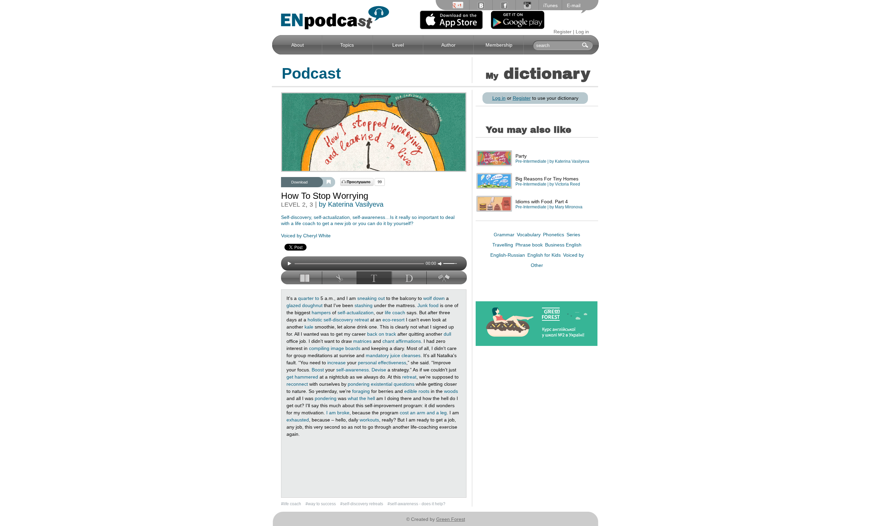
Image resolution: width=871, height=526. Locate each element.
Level (398, 45)
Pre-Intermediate (530, 161)
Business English (563, 245)
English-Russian (508, 255)
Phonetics (554, 234)
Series (573, 234)
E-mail (573, 5)
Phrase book (529, 245)
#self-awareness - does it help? (416, 503)
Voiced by (573, 255)
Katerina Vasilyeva (572, 161)
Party (521, 156)
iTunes (550, 5)
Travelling (503, 245)
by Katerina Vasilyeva (351, 204)
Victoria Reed (567, 184)
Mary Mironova (568, 207)
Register (563, 31)
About (297, 45)
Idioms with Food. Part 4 (541, 201)
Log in (582, 31)
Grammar (505, 234)
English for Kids (544, 255)
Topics (347, 45)
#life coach (291, 503)
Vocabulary (529, 234)
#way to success (321, 503)
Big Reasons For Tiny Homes (546, 178)
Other (537, 265)
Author (448, 45)
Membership (499, 45)
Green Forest (450, 519)
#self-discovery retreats (362, 503)
